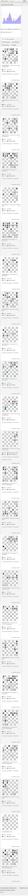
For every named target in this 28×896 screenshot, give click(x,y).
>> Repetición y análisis (15, 80)
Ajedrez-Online (4, 1)
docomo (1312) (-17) (12, 452)
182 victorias (15, 42)
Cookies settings (4, 887)
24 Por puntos (6, 42)
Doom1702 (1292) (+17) (12, 454)
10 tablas (13, 45)
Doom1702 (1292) (11, 489)
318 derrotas (5, 45)
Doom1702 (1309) (11, 71)
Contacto (13, 890)
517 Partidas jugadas (8, 39)
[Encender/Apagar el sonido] (27, 1)
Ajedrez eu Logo (24, 887)
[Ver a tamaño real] (10, 55)
